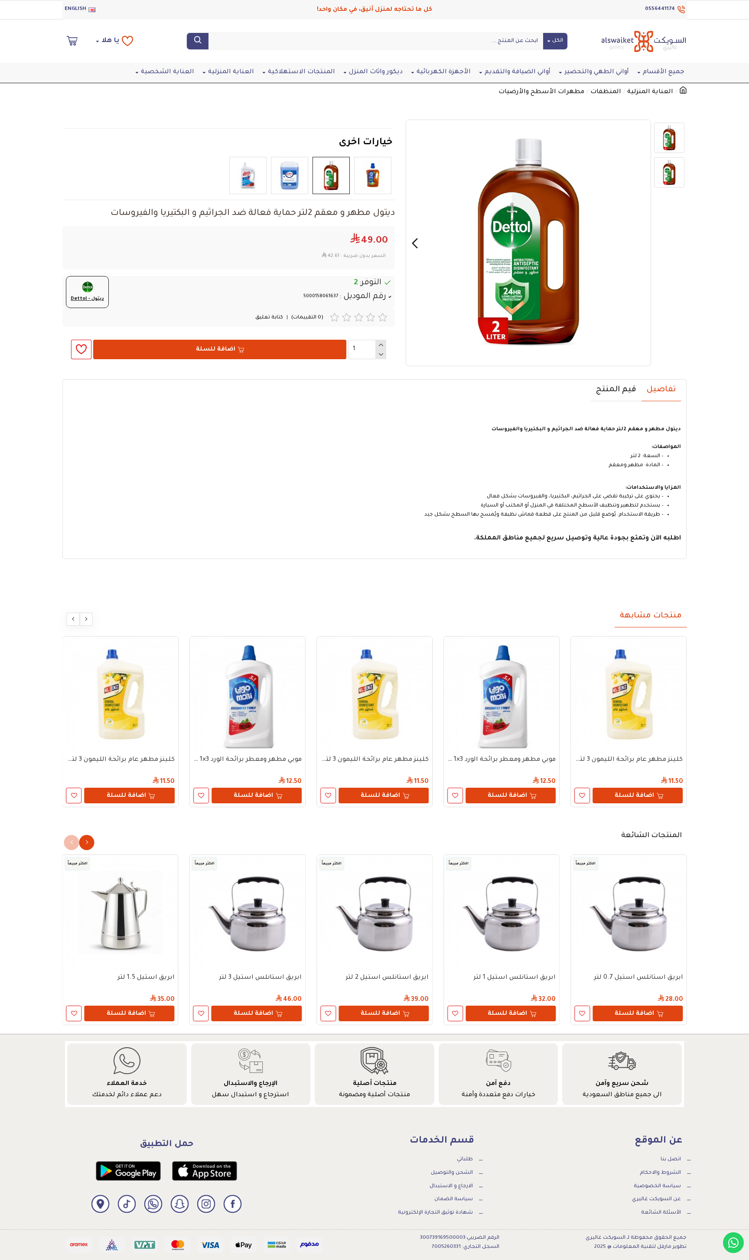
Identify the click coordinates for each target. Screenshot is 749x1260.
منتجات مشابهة (651, 616)
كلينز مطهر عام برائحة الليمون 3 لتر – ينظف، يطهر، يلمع (628, 760)
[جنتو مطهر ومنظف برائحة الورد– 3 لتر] (248, 175)
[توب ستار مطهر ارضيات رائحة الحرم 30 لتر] (289, 175)
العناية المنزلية (650, 92)
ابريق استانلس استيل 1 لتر (514, 977)
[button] (642, 243)
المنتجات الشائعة (651, 836)
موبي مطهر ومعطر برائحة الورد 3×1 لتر (501, 760)
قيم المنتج (616, 390)
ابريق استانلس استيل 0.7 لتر (638, 977)
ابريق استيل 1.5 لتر (146, 977)
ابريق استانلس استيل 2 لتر (387, 977)
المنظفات (605, 92)
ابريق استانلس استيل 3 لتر (260, 977)
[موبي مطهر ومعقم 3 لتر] (372, 175)
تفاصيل (661, 390)
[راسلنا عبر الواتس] (733, 1242)
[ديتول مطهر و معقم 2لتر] (331, 175)
